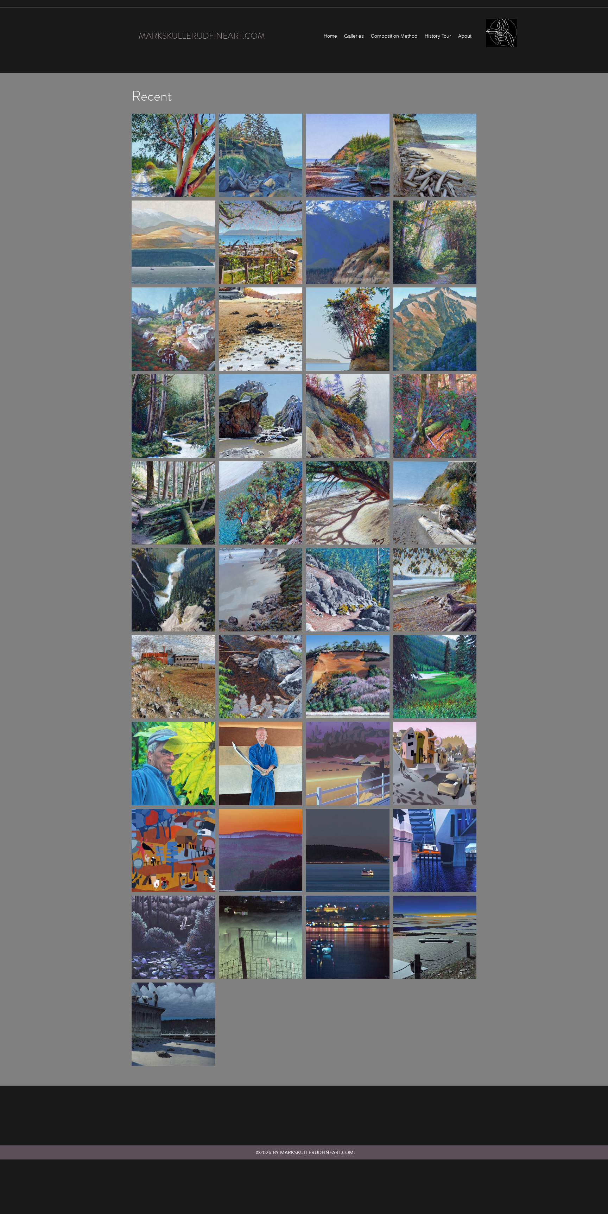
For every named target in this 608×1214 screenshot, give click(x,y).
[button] (354, 36)
